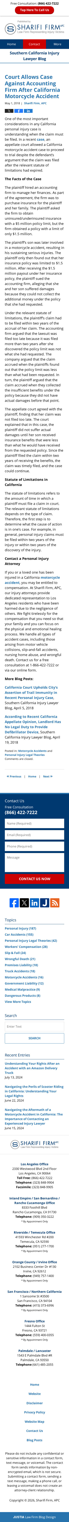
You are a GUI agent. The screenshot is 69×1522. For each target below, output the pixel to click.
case (40, 139)
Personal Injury (20, 928)
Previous (14, 776)
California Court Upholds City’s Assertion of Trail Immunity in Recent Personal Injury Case (31, 692)
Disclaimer (34, 1403)
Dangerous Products (22, 995)
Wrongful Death (20, 959)
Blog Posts (34, 1440)
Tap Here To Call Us (34, 10)
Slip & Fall (15, 953)
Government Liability (24, 983)
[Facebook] (14, 902)
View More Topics (18, 1002)
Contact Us (34, 1431)
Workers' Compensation (26, 947)
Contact (34, 44)
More (57, 44)
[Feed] (54, 902)
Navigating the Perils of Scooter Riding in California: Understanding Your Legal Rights (34, 1091)
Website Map (34, 1422)
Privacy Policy (34, 1412)
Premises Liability (21, 965)
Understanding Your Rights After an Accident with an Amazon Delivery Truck (32, 1068)
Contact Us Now (34, 878)
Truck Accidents (20, 971)
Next (48, 776)
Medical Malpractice (22, 989)
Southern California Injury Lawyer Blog (34, 28)
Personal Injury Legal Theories (25, 755)
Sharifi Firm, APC (48, 1500)
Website (35, 1394)
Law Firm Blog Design (34, 1517)
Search (34, 1038)
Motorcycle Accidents (32, 751)
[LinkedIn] (34, 902)
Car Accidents (19, 934)
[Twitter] (24, 902)
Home (11, 44)
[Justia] (44, 902)
